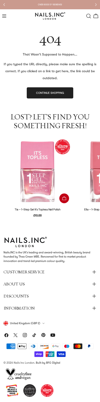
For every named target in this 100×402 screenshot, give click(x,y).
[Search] (88, 16)
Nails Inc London (24, 362)
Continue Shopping (50, 93)
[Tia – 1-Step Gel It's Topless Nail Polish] (37, 172)
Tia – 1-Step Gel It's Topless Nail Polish (37, 209)
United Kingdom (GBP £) (25, 323)
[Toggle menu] (4, 16)
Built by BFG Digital (48, 362)
